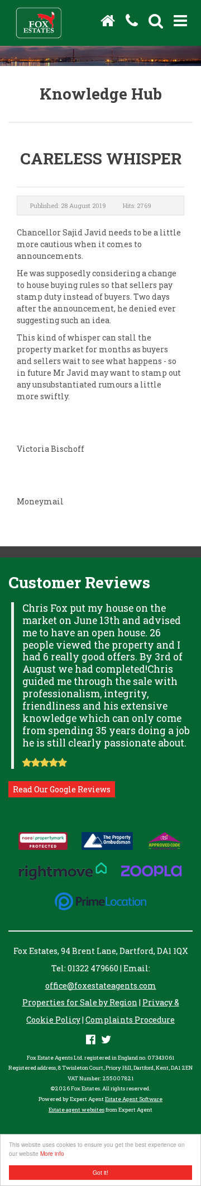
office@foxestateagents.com (100, 985)
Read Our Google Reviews (62, 789)
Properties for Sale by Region (79, 1002)
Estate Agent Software (133, 1099)
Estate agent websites (76, 1109)
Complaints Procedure (130, 1019)
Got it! (100, 1172)
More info (52, 1153)
